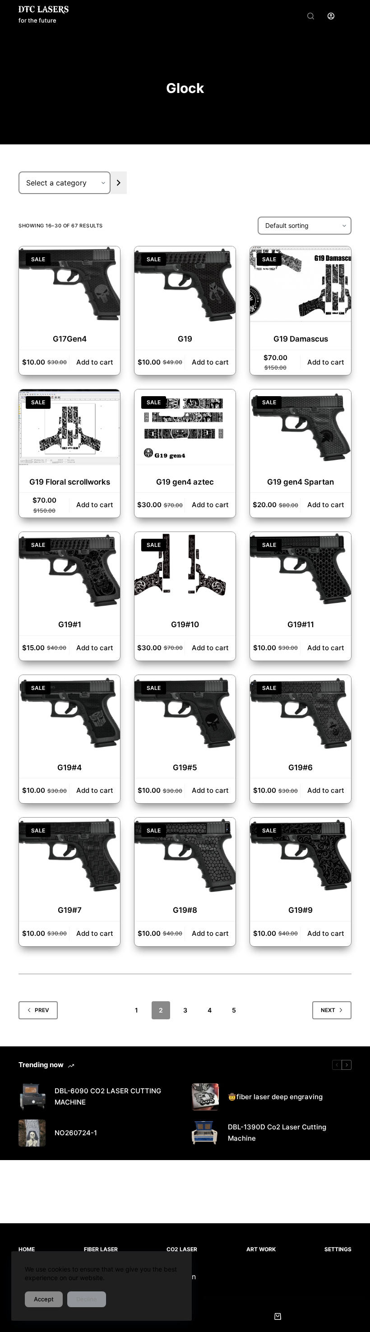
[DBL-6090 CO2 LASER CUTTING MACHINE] (32, 1096)
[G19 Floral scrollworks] (69, 427)
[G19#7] (69, 855)
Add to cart (94, 362)
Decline (86, 1299)
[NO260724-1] (32, 1133)
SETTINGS (338, 1249)
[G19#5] (185, 713)
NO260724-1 (76, 1132)
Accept (44, 1299)
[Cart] (278, 1316)
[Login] (331, 16)
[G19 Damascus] (300, 284)
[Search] (310, 16)
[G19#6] (300, 713)
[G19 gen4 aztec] (185, 427)
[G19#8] (185, 855)
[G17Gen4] (69, 284)
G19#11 (300, 624)
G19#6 (300, 767)
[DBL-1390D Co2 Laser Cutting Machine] (205, 1133)
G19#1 (69, 624)
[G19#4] (69, 713)
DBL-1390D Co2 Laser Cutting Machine (277, 1132)
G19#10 (185, 624)
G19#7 (70, 910)
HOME (26, 1249)
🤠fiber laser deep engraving (275, 1096)
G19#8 (185, 910)
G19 (185, 338)
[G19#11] (300, 570)
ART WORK (261, 1249)
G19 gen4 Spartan (300, 481)
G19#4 (69, 767)
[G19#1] (69, 570)
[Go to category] (119, 182)
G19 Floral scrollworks (69, 481)
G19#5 (185, 767)
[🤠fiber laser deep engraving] (205, 1096)
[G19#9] (300, 855)
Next (328, 1010)
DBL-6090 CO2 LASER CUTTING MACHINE (108, 1096)
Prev (42, 1010)
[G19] (185, 284)
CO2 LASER (181, 1249)
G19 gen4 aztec (185, 481)
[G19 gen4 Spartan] (300, 427)
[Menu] (347, 16)
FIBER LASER (101, 1249)
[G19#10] (185, 570)
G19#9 (300, 910)
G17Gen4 (70, 338)
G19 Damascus (300, 338)
